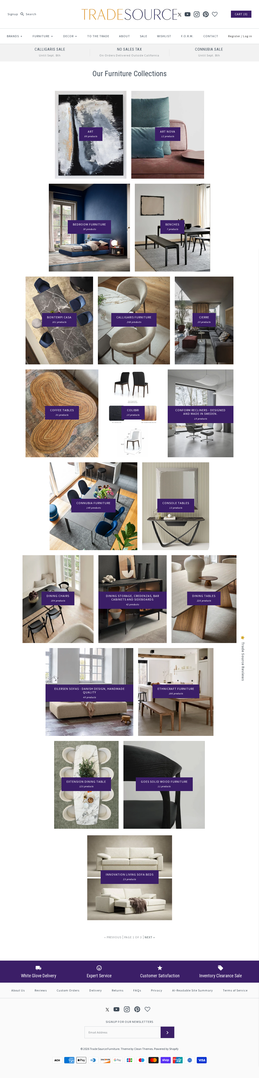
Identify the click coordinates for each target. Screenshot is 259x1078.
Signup (13, 14)
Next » (150, 937)
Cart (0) (241, 14)
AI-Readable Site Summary (192, 990)
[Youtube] (187, 14)
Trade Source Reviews (243, 661)
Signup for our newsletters (129, 1022)
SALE (143, 36)
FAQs (137, 990)
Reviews (41, 990)
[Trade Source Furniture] (129, 8)
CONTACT (210, 36)
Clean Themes (143, 1049)
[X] (179, 14)
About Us (18, 990)
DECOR (70, 36)
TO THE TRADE (98, 36)
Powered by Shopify (166, 1049)
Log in (247, 36)
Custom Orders (68, 990)
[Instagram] (197, 14)
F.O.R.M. (187, 36)
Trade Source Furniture (104, 1049)
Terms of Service (235, 990)
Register (234, 36)
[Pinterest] (206, 14)
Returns (117, 990)
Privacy (156, 990)
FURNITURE (43, 36)
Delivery (95, 990)
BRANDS (15, 36)
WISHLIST (164, 36)
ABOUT (124, 36)
